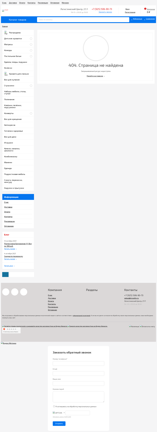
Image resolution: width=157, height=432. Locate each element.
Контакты (31, 3)
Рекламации (43, 3)
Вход (128, 9)
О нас (4, 3)
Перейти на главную (95, 76)
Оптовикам (54, 3)
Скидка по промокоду (13, 256)
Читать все (8, 266)
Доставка (13, 3)
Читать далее (9, 249)
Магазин (65, 3)
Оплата (22, 3)
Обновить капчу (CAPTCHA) (62, 417)
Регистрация (130, 12)
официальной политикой (81, 315)
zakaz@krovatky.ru (131, 298)
